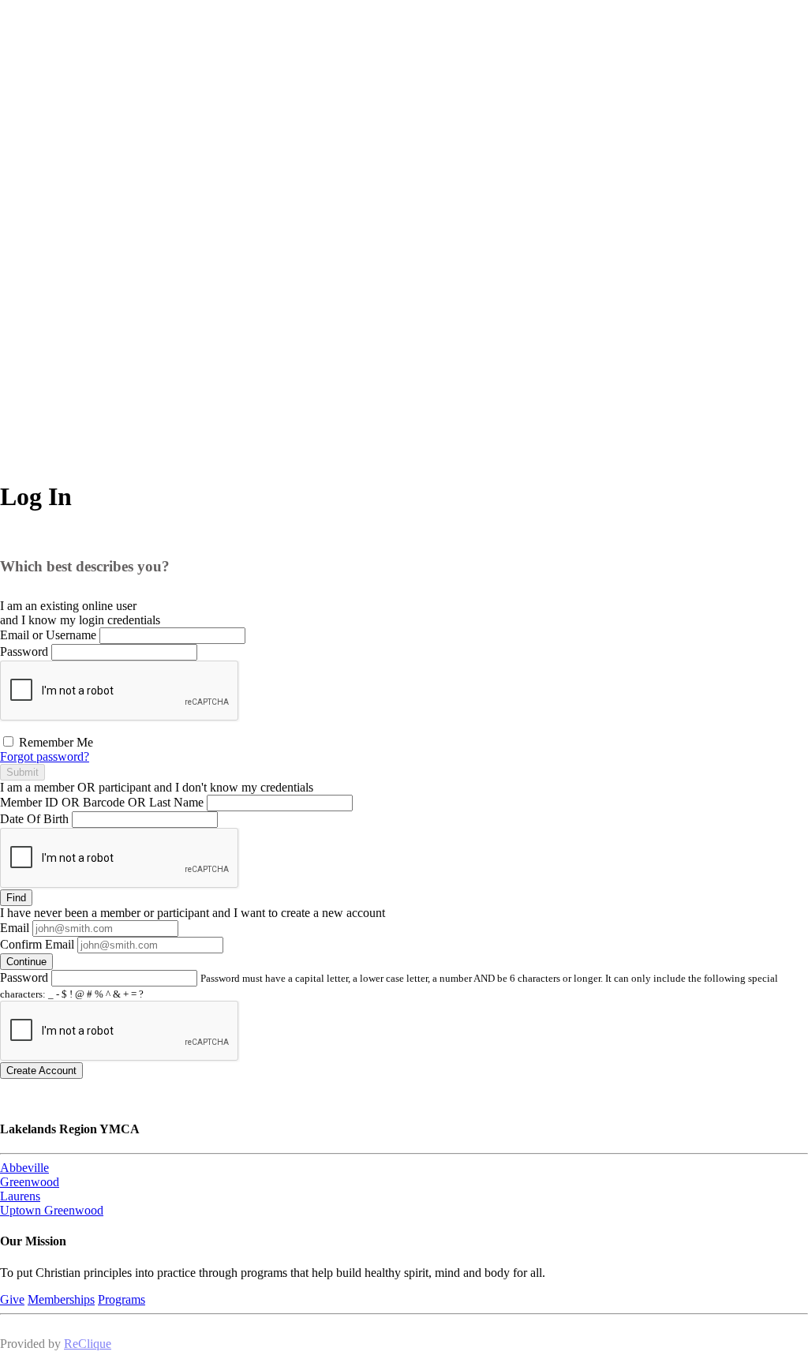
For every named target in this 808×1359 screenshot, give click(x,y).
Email (14, 927)
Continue (26, 962)
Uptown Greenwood (51, 1210)
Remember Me (54, 742)
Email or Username (48, 635)
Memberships (61, 1299)
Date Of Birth (34, 819)
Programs (121, 1299)
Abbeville (24, 1167)
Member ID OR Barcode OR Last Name (102, 802)
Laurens (20, 1196)
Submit (22, 772)
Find (16, 898)
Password (24, 651)
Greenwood (29, 1182)
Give (12, 1299)
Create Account (41, 1070)
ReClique (87, 1343)
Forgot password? (44, 756)
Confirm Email (37, 944)
